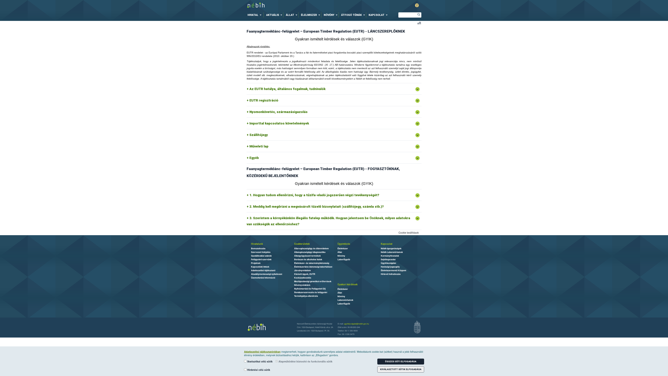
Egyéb (254, 158)
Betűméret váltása (419, 23)
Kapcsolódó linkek (260, 266)
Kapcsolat (386, 243)
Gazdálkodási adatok (261, 255)
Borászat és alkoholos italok (308, 259)
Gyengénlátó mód (417, 5)
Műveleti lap (258, 146)
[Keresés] (418, 15)
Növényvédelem (302, 285)
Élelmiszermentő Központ (393, 270)
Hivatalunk (257, 243)
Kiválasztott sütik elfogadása (400, 369)
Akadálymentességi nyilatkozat (266, 274)
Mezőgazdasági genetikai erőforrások (312, 281)
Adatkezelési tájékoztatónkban (262, 351)
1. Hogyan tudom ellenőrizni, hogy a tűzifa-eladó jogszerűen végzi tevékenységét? (314, 195)
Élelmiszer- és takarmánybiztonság (311, 263)
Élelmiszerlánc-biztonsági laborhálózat (313, 266)
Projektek (256, 263)
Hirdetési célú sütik (258, 369)
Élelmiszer (342, 248)
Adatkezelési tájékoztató (263, 270)
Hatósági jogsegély (390, 266)
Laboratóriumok (345, 299)
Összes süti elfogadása (400, 361)
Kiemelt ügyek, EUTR (304, 274)
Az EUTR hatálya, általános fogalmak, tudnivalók (287, 89)
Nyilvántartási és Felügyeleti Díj (309, 288)
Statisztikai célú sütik (259, 361)
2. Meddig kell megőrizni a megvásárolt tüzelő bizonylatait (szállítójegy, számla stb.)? (316, 207)
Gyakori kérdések (347, 284)
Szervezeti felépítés (261, 252)
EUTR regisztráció (263, 100)
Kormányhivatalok (390, 255)
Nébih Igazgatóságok (391, 248)
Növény (341, 255)
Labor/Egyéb (343, 259)
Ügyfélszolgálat (388, 263)
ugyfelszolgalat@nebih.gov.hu (356, 323)
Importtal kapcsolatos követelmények (279, 123)
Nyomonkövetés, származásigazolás (278, 112)
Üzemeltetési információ (263, 277)
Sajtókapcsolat (388, 259)
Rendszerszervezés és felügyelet (310, 292)
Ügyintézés (343, 243)
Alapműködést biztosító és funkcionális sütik (305, 361)
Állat (339, 252)
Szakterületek (302, 243)
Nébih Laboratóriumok (392, 252)
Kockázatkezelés (302, 277)
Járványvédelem (302, 270)
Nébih (297, 5)
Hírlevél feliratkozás (391, 274)
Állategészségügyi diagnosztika (309, 252)
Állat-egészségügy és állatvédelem (311, 248)
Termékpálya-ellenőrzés (306, 295)
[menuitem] (255, 15)
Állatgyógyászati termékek (307, 255)
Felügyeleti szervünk (261, 259)
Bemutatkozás (258, 248)
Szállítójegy (258, 135)
